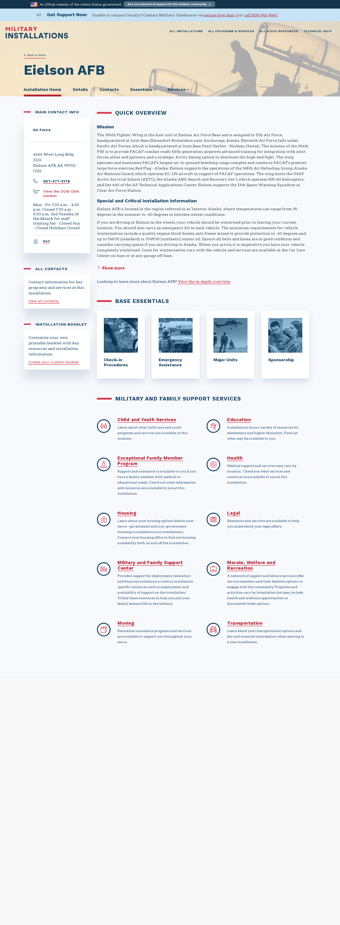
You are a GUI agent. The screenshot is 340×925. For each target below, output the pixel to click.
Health (235, 458)
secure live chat (219, 15)
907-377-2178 (56, 181)
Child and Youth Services (146, 419)
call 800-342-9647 (261, 15)
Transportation (245, 623)
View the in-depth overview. (204, 281)
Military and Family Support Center (150, 565)
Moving (125, 623)
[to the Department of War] (34, 4)
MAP (46, 241)
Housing (126, 513)
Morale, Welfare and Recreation (251, 565)
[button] (169, 4)
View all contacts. (43, 301)
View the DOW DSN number (61, 193)
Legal (233, 513)
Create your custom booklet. (54, 362)
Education (239, 419)
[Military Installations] (37, 37)
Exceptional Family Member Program (150, 460)
